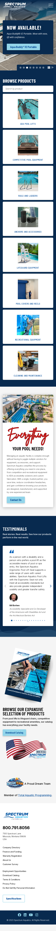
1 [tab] (20, 68)
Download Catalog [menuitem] (11, 875)
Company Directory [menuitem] (11, 847)
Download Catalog (14, 732)
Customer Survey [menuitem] (10, 864)
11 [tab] (33, 620)
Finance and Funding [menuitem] (12, 852)
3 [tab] (27, 68)
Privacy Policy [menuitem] (9, 884)
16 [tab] (44, 620)
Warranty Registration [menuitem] (12, 856)
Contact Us (15, 499)
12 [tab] (35, 620)
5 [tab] (34, 68)
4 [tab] (30, 68)
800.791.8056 (16, 827)
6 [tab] (37, 68)
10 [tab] (31, 620)
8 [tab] (43, 68)
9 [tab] (29, 620)
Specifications (13, 898)
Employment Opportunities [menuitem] (14, 871)
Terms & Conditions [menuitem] (11, 879)
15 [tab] (42, 620)
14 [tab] (40, 620)
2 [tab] (24, 68)
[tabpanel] (28, 35)
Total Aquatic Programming (34, 795)
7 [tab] (40, 68)
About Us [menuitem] (7, 860)
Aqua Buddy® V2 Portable (23, 47)
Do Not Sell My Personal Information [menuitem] (19, 888)
